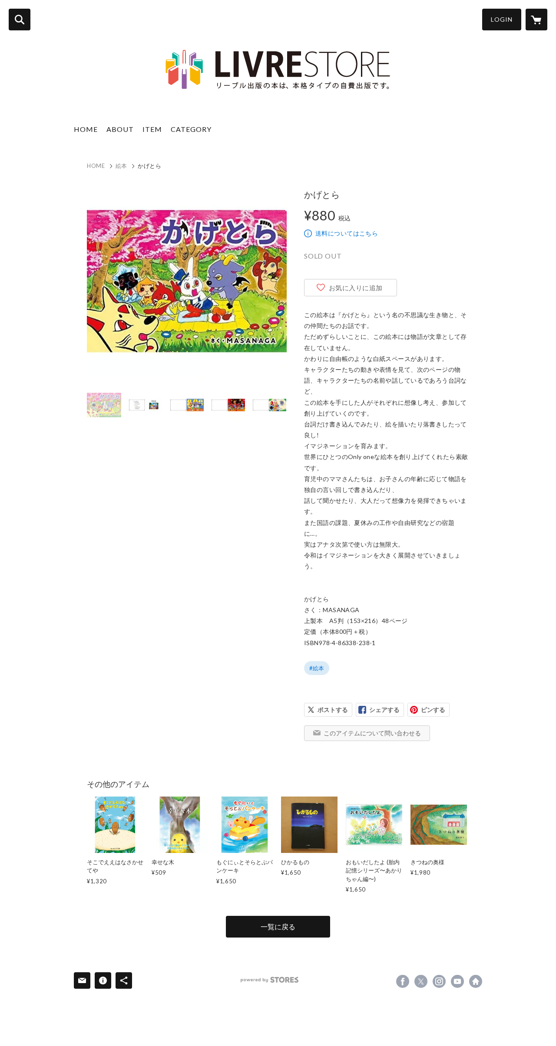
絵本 (121, 165)
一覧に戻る (278, 926)
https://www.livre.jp (475, 981)
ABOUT (120, 129)
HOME (86, 129)
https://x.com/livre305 (420, 981)
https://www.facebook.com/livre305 (402, 981)
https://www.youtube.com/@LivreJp (457, 981)
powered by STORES (269, 980)
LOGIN (502, 19)
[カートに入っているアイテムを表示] (536, 19)
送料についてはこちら (346, 233)
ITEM (152, 129)
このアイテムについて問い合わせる (372, 733)
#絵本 (316, 668)
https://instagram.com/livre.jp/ (439, 981)
